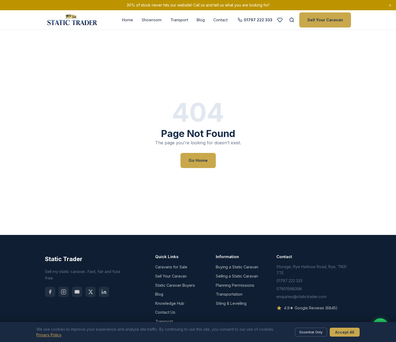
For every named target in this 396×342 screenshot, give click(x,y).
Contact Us (165, 312)
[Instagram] (63, 292)
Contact (220, 20)
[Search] (291, 20)
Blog (201, 20)
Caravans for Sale (171, 267)
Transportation (229, 294)
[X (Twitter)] (90, 292)
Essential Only (311, 332)
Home (127, 20)
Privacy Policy (48, 335)
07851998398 (289, 288)
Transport (179, 20)
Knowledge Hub (169, 303)
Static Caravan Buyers (175, 285)
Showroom (152, 20)
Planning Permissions (235, 285)
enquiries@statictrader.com (301, 296)
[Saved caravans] (280, 20)
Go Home (198, 160)
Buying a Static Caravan (237, 267)
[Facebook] (50, 292)
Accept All (344, 332)
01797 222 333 (258, 20)
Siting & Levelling (231, 303)
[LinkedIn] (104, 292)
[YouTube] (77, 292)
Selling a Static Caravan (237, 276)
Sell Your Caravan (325, 19)
